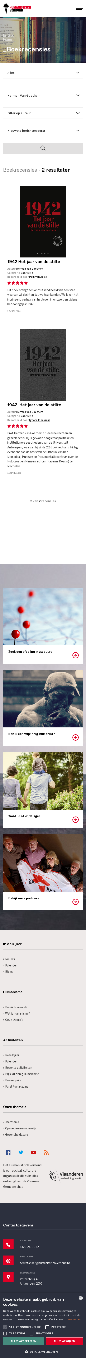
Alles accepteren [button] (23, 1341)
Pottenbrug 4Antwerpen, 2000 (31, 1281)
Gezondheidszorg (16, 1135)
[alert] (43, 1325)
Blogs (9, 972)
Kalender (11, 965)
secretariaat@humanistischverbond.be (45, 1263)
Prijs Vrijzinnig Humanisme (22, 1074)
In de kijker (12, 1055)
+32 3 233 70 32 (29, 1247)
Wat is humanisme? (17, 1013)
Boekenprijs (13, 1080)
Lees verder (74, 1319)
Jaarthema (12, 1122)
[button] (43, 1351)
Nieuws (10, 959)
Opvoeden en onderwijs (20, 1128)
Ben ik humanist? (16, 1007)
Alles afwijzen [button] (64, 1341)
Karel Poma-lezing (17, 1086)
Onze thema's (14, 1020)
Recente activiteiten (18, 1068)
